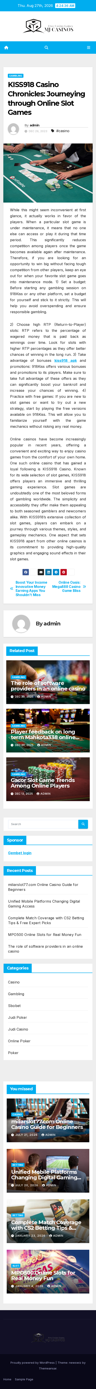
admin (35, 125)
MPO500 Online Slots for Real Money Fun (44, 934)
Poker (13, 1053)
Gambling (15, 75)
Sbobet (14, 1005)
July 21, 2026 (26, 1134)
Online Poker (19, 1041)
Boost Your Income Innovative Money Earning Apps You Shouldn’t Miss (31, 589)
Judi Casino (18, 1029)
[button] (46, 47)
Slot (16, 1265)
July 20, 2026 (27, 1185)
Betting (18, 1165)
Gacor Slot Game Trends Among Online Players (43, 783)
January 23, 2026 (30, 1235)
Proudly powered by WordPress (33, 1362)
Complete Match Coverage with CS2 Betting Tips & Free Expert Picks (46, 1228)
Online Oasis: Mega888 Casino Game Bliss (66, 587)
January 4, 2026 (29, 1286)
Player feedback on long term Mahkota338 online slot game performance (43, 737)
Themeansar (47, 1368)
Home (7, 1379)
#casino (62, 131)
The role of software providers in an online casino (48, 686)
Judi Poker (17, 1017)
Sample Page (24, 1379)
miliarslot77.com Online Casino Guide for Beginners (47, 1124)
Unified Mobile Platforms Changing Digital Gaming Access (44, 1177)
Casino (14, 982)
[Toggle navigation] (89, 47)
